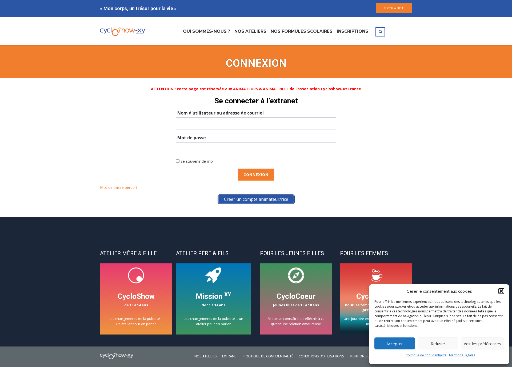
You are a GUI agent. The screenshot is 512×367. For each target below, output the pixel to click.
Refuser (438, 343)
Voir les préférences (482, 343)
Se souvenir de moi (196, 161)
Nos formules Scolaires (302, 31)
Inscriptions (352, 31)
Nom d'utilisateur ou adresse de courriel (220, 113)
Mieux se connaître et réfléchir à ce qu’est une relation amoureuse (296, 309)
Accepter (394, 343)
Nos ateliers (250, 31)
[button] (501, 291)
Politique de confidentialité (426, 355)
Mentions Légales (462, 355)
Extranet (230, 356)
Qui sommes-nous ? (206, 31)
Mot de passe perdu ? (118, 187)
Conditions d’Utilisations (321, 356)
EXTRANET (394, 8)
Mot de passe (191, 138)
